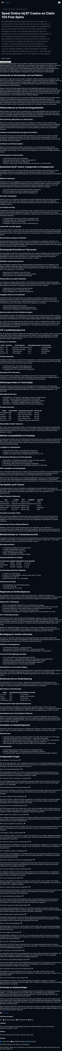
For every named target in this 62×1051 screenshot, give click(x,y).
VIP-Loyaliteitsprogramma (8, 67)
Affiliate (39, 1026)
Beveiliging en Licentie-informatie (21, 70)
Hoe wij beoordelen (48, 1026)
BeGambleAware (22, 1020)
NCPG (30, 1020)
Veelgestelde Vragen (28, 71)
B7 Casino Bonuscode (6, 1035)
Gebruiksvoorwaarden (29, 1026)
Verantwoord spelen (6, 1028)
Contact (15, 1028)
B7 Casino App (28, 1035)
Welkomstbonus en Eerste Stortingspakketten (42, 63)
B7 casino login (52, 627)
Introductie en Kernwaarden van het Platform (14, 63)
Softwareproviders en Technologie (28, 67)
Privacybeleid (10, 1026)
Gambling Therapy (9, 1020)
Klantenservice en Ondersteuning (43, 70)
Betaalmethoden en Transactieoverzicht (35, 68)
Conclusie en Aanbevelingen (44, 71)
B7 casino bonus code (6, 323)
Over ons (2, 1026)
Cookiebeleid (19, 1026)
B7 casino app (9, 479)
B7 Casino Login (19, 1035)
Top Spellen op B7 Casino (14, 68)
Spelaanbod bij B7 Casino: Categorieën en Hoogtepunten (18, 65)
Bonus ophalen (6, 58)
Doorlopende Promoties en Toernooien (48, 65)
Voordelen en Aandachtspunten (10, 71)
